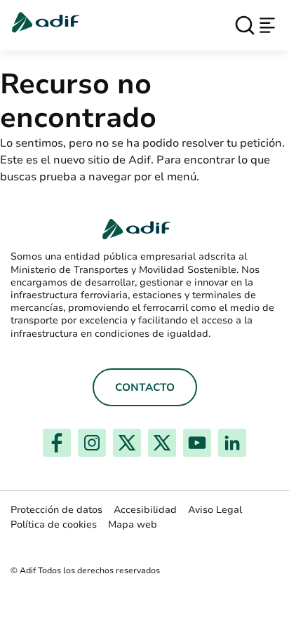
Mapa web (132, 524)
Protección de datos (56, 509)
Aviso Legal (215, 509)
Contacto (145, 387)
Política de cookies (54, 524)
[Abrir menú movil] (267, 25)
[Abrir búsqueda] (245, 25)
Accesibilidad (145, 509)
